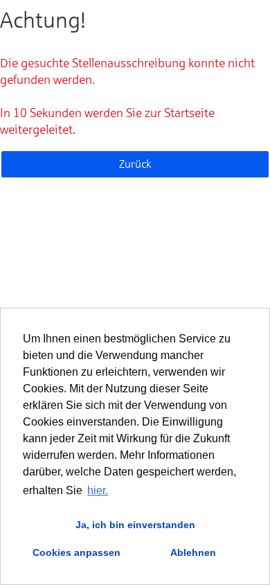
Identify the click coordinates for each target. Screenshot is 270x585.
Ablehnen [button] (193, 552)
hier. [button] (97, 490)
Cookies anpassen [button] (76, 552)
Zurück (135, 164)
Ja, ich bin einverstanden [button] (135, 524)
